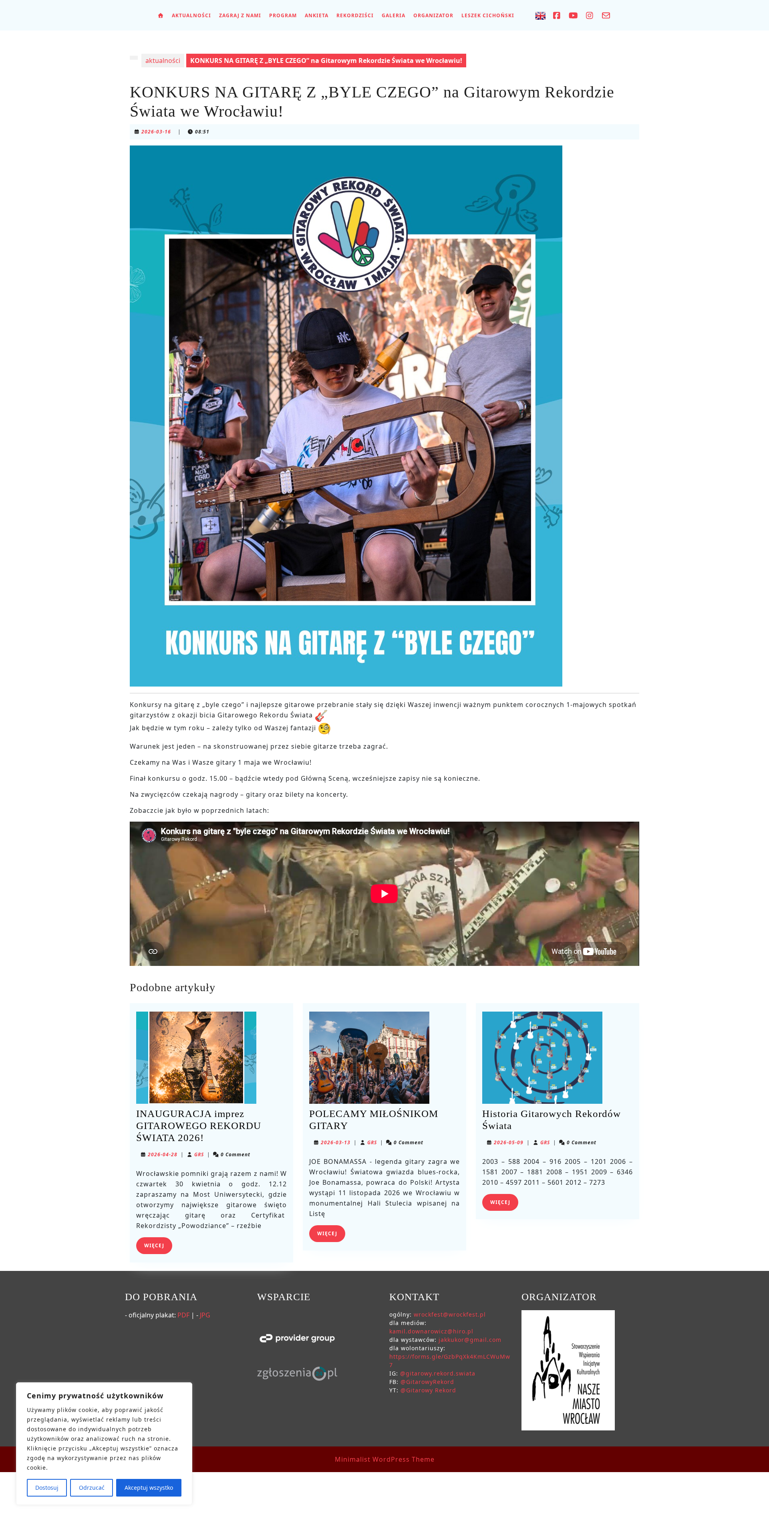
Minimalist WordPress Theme (385, 1459)
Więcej (158, 1245)
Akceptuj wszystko (149, 1487)
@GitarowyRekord (427, 1382)
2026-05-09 (508, 1142)
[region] (104, 1443)
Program (283, 15)
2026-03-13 (335, 1142)
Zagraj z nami (240, 15)
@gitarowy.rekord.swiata (437, 1373)
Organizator (433, 15)
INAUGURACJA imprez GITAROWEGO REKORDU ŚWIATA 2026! (198, 1125)
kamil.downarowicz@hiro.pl (431, 1331)
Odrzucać (92, 1487)
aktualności (162, 60)
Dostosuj (46, 1487)
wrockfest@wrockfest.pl (450, 1314)
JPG (205, 1315)
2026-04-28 (162, 1154)
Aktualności (191, 15)
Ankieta (316, 15)
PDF (183, 1315)
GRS (199, 1154)
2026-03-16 (156, 131)
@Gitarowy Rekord (428, 1390)
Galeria (393, 15)
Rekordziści (355, 15)
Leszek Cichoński (487, 15)
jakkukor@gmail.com (470, 1339)
